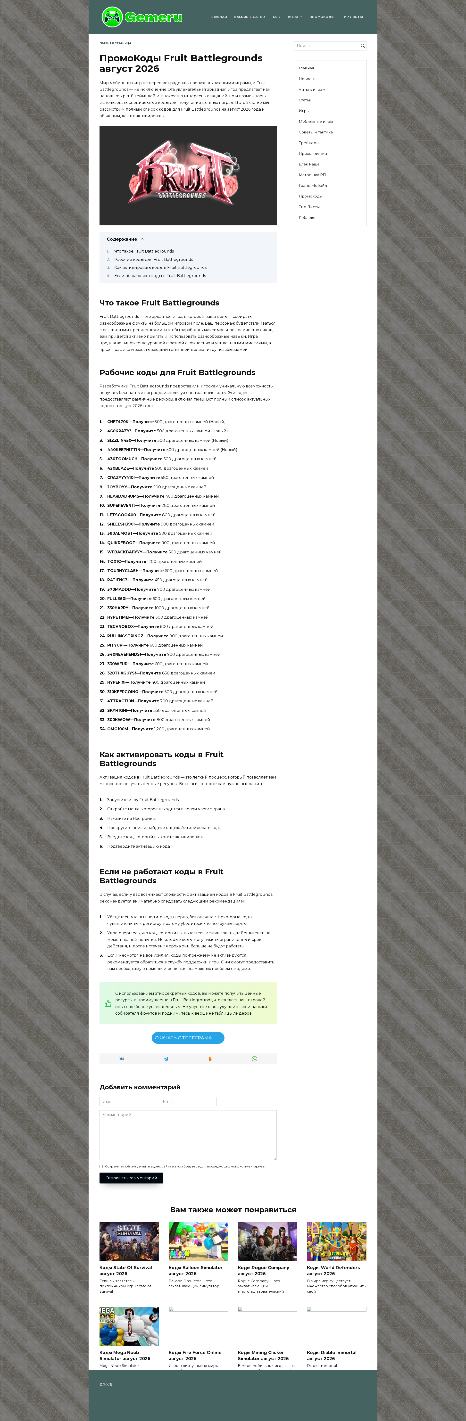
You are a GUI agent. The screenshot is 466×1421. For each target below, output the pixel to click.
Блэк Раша (309, 164)
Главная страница (115, 43)
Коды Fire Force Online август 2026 (195, 1355)
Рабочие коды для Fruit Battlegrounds (153, 259)
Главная (219, 17)
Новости (307, 78)
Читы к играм (312, 89)
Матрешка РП (312, 174)
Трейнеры (309, 142)
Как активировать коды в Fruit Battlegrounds (160, 267)
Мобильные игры (316, 121)
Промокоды (322, 17)
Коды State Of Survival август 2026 (126, 1270)
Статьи (305, 100)
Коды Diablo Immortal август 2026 (332, 1355)
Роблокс (307, 217)
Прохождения (313, 153)
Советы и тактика (316, 132)
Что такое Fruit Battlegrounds (144, 251)
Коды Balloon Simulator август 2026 (196, 1270)
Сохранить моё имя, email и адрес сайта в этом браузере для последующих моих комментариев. (185, 1166)
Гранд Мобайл (313, 185)
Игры (293, 17)
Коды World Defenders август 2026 (333, 1270)
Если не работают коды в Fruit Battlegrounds (160, 275)
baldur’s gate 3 (250, 17)
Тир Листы (352, 17)
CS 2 (277, 17)
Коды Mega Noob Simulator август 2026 (125, 1355)
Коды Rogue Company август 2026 (263, 1270)
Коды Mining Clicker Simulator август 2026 (263, 1355)
